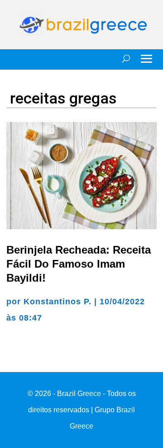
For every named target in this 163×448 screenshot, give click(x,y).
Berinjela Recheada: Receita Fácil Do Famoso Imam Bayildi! (78, 264)
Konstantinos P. (57, 301)
